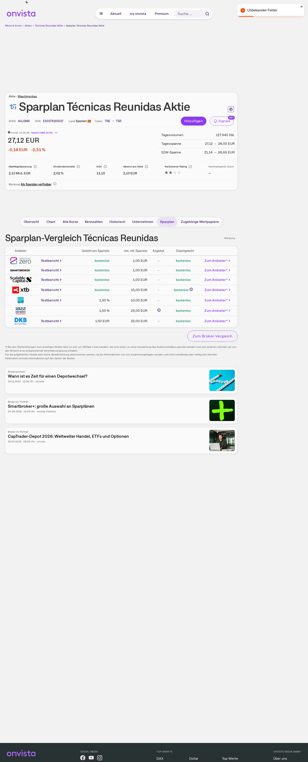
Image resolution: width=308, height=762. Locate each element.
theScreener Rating (176, 166)
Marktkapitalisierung (20, 166)
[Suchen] (207, 13)
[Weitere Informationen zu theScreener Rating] (173, 173)
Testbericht (50, 260)
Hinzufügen (193, 121)
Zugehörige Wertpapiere (200, 221)
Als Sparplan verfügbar (36, 184)
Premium (162, 13)
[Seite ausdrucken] (231, 109)
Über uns (280, 758)
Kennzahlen (94, 221)
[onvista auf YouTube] (91, 758)
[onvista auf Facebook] (82, 758)
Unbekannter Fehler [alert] (262, 10)
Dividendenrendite (64, 166)
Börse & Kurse (13, 25)
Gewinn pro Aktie (133, 166)
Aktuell (116, 13)
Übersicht (31, 221)
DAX (159, 758)
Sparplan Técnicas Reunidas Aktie (85, 25)
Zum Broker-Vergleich (212, 336)
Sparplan (167, 221)
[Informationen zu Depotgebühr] (191, 289)
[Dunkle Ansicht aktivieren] (27, 2)
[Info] (35, 166)
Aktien (28, 25)
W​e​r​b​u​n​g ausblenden (158, 57)
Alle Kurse (70, 221)
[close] (301, 6)
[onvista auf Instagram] (99, 758)
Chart (50, 221)
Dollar (193, 758)
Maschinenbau (27, 96)
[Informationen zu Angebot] (159, 310)
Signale (224, 121)
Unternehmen (142, 221)
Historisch (117, 221)
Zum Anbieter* (216, 260)
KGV (99, 166)
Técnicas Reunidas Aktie (49, 25)
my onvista (138, 13)
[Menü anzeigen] (101, 14)
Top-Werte (230, 758)
